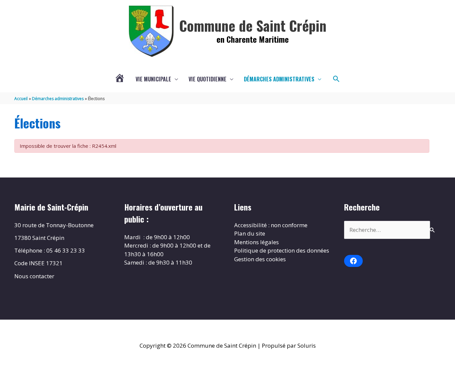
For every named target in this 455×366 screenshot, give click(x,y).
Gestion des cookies (260, 259)
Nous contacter (34, 276)
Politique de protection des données (281, 250)
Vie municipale (153, 79)
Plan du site (249, 233)
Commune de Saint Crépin (252, 25)
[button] (336, 79)
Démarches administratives (279, 79)
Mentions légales (256, 242)
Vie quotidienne (208, 79)
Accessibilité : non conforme (270, 225)
